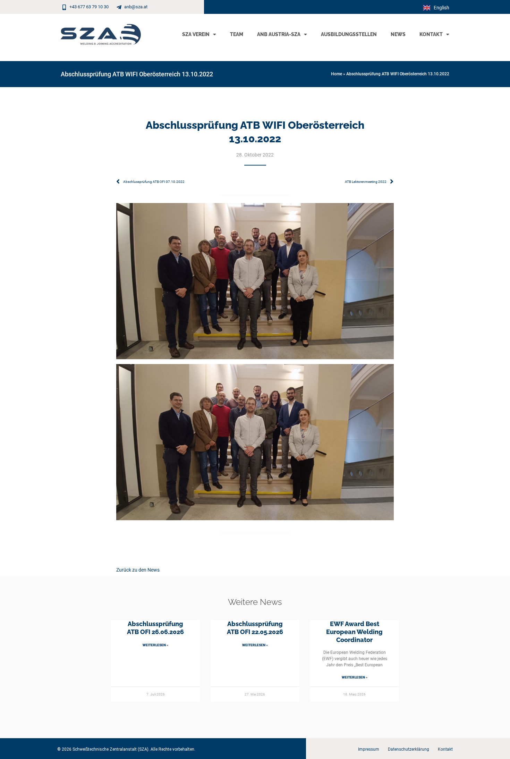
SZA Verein (196, 34)
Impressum (368, 749)
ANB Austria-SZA (278, 34)
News (398, 34)
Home (336, 73)
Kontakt (431, 34)
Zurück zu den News (138, 570)
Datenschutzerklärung (408, 749)
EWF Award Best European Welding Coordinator (354, 632)
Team (236, 34)
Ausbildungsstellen (349, 34)
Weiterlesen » (155, 645)
